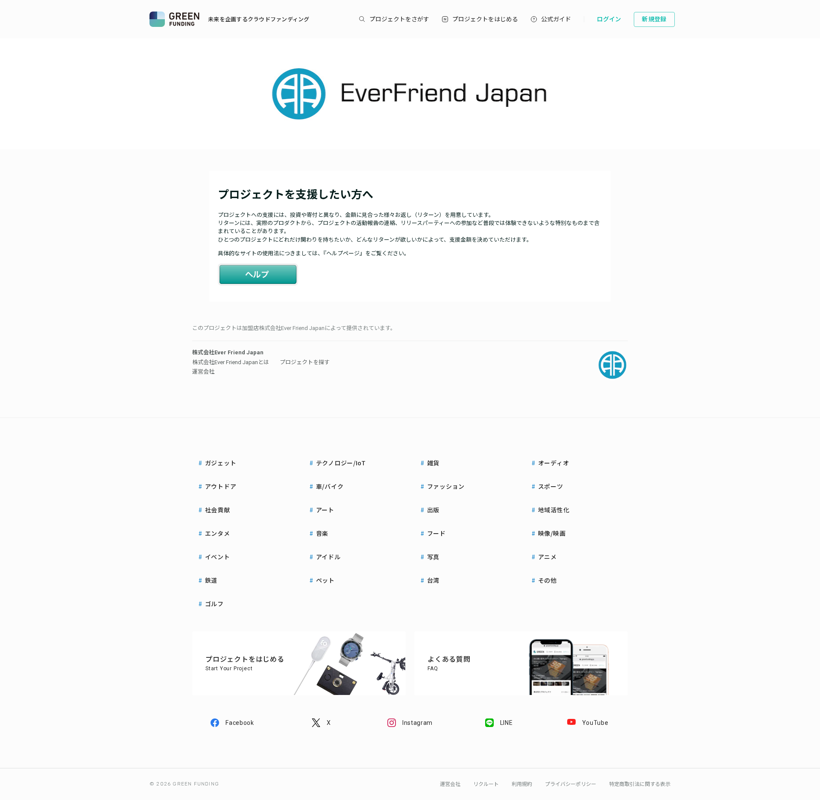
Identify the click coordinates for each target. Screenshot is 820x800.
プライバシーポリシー (570, 784)
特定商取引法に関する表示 (640, 784)
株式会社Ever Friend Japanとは (230, 362)
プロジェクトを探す (305, 362)
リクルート (486, 784)
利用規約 (522, 784)
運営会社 (203, 371)
